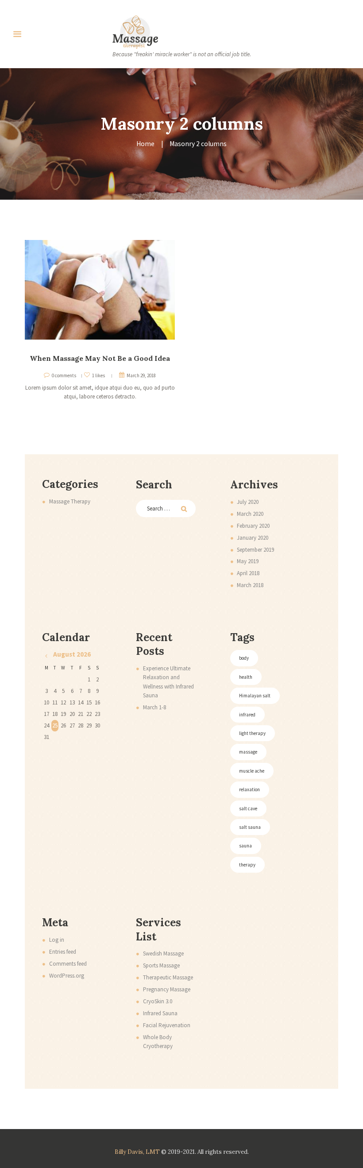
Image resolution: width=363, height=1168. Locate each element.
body (244, 658)
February (253, 526)
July (248, 502)
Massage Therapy (69, 501)
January (252, 537)
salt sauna (250, 827)
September (255, 549)
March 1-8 (154, 707)
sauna (245, 846)
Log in (56, 940)
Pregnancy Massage (166, 989)
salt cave (248, 808)
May (248, 561)
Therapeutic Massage (168, 977)
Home (145, 143)
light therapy (252, 733)
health (245, 677)
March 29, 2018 (141, 375)
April (248, 573)
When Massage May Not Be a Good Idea (100, 358)
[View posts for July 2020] (46, 656)
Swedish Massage (163, 953)
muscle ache (251, 771)
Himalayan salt (254, 695)
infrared (247, 715)
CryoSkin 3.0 (157, 1001)
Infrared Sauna (160, 1013)
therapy (247, 865)
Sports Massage (161, 965)
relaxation (249, 789)
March (250, 514)
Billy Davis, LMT (137, 1152)
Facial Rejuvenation (166, 1025)
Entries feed (62, 951)
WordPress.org (66, 975)
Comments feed (68, 963)
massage (248, 752)
